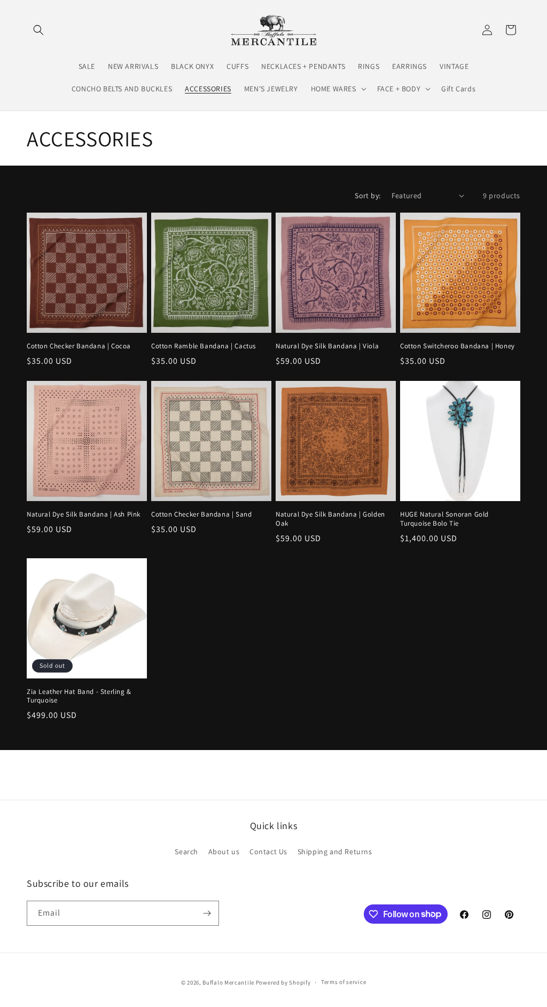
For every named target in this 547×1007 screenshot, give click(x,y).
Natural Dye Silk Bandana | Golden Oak (330, 519)
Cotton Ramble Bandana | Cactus (203, 346)
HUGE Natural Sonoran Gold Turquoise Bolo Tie (444, 519)
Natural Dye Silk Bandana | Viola (327, 346)
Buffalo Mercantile (228, 982)
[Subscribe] (206, 913)
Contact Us (268, 851)
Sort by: (367, 195)
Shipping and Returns (335, 851)
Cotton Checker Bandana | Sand (201, 514)
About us (224, 851)
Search (186, 851)
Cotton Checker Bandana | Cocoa (79, 346)
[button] (38, 30)
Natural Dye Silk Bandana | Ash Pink (83, 514)
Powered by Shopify (283, 982)
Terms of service (343, 982)
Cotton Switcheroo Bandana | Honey (457, 346)
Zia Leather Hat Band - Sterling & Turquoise (79, 696)
